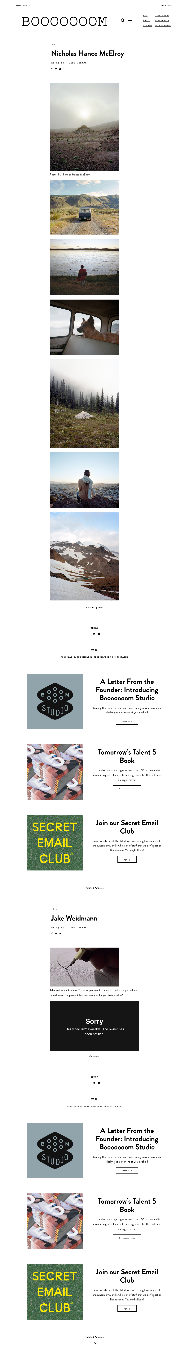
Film (54, 909)
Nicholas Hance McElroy (77, 656)
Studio (147, 25)
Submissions (163, 25)
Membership (162, 20)
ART (145, 15)
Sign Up (127, 860)
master (108, 1106)
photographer (102, 656)
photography (120, 656)
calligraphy (75, 1106)
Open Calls (162, 15)
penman (118, 1106)
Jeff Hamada (78, 62)
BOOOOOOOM (64, 20)
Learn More (127, 722)
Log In (164, 5)
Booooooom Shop (127, 789)
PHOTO (146, 20)
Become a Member (23, 5)
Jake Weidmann (93, 1106)
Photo (54, 44)
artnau (96, 1056)
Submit (170, 5)
